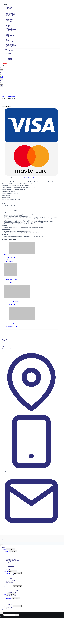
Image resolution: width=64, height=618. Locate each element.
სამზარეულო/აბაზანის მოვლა (10, 13)
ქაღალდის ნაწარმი (9, 7)
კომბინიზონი (8, 39)
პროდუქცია (4, 549)
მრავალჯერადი (9, 598)
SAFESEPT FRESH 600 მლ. (10, 257)
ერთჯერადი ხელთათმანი (10, 35)
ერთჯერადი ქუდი (8, 36)
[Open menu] (1, 85)
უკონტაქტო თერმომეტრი (12, 29)
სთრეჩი (7, 40)
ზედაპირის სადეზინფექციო (10, 44)
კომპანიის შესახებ (5, 339)
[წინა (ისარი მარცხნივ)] (1, 544)
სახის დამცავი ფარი (9, 33)
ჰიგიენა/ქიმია (6, 551)
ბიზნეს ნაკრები (5, 65)
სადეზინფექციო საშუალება (31, 177)
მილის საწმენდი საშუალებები (10, 14)
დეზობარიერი (8, 20)
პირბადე (5, 594)
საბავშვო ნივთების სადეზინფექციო (11, 45)
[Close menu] (0, 545)
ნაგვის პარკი (8, 25)
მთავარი (3, 547)
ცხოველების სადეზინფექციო (11, 592)
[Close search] (1, 613)
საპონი (7, 9)
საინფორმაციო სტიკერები (8, 606)
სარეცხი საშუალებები (9, 19)
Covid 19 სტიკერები (9, 607)
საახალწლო (10, 58)
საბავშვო (9, 54)
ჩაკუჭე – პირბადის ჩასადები (10, 50)
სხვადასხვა (10, 59)
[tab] (31, 179)
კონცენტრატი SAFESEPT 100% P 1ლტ (12, 279)
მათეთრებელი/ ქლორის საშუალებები (11, 15)
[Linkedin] (3, 540)
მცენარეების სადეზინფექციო (10, 46)
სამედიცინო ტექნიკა (9, 573)
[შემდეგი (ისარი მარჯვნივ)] (2, 544)
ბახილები (7, 34)
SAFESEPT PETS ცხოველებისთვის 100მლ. (13, 301)
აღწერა (5, 179)
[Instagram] (2, 540)
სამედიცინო (4, 346)
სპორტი (9, 55)
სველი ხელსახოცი (9, 8)
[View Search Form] (1, 70)
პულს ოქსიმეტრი (10, 30)
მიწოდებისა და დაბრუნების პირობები (8, 348)
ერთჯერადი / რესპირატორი (11, 596)
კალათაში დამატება (6, 106)
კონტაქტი (4, 340)
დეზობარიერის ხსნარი (9, 21)
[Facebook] (1, 540)
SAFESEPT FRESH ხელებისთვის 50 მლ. (13, 323)
